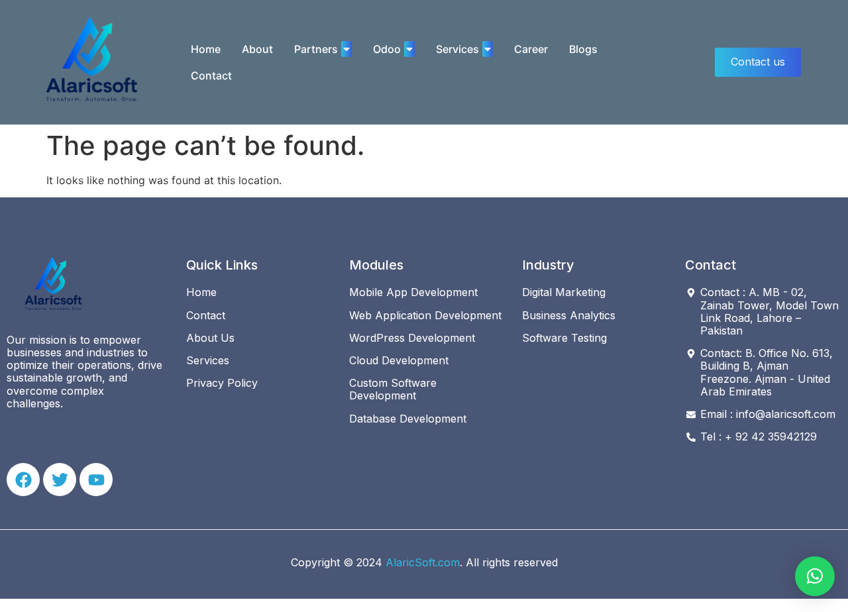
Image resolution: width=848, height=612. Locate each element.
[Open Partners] (346, 49)
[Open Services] (487, 49)
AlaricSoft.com (423, 562)
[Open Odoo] (409, 49)
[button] (815, 576)
